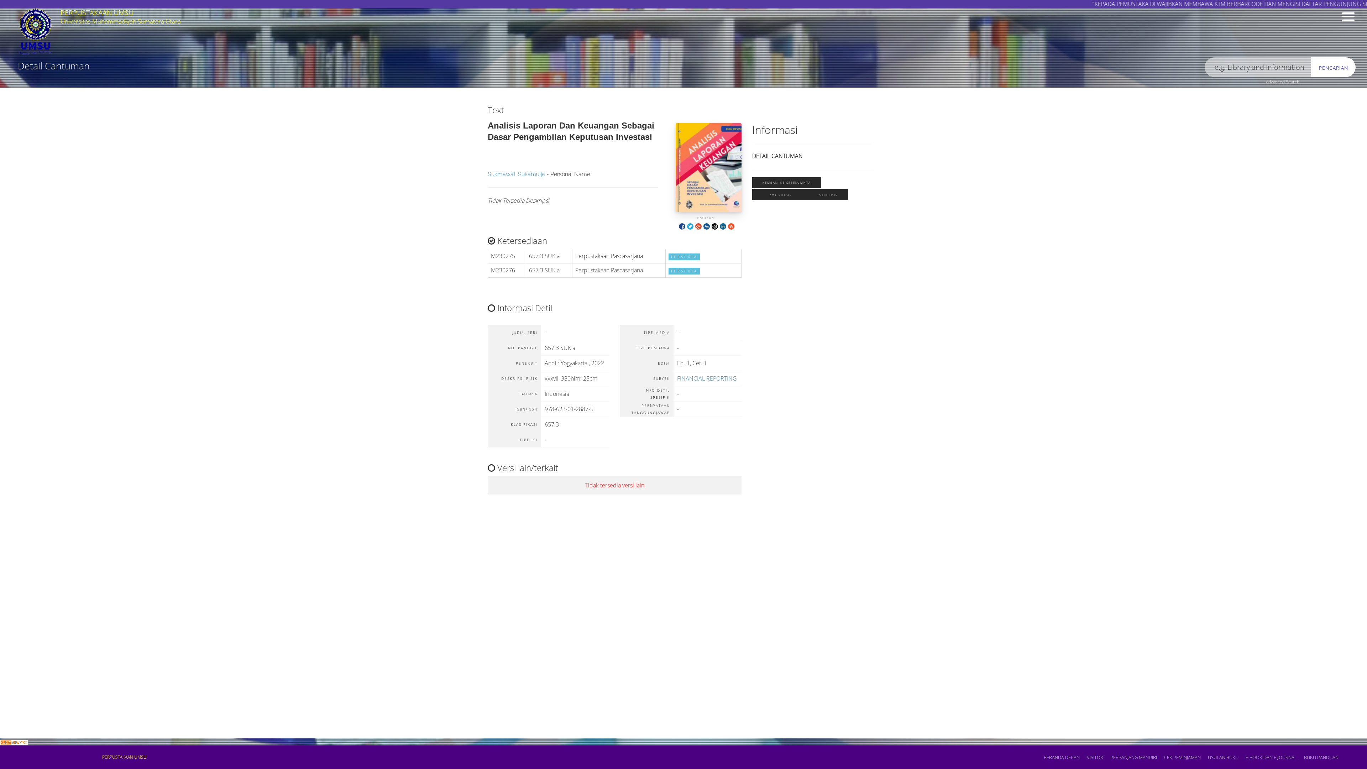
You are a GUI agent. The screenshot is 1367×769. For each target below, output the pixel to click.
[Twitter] (690, 226)
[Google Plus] (698, 226)
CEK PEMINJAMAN (1182, 757)
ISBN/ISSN (126, 84)
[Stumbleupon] (731, 226)
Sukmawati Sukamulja (516, 174)
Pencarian (1333, 67)
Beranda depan (1062, 757)
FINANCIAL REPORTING (707, 378)
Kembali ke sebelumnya (787, 182)
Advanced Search (1282, 82)
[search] (1258, 67)
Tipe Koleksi (470, 84)
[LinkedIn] (723, 226)
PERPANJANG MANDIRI (1133, 757)
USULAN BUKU (1223, 757)
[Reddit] (715, 226)
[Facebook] (682, 226)
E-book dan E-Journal (1271, 757)
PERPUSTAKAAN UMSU (124, 757)
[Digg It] (706, 226)
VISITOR (1095, 757)
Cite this (828, 195)
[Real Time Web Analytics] (14, 742)
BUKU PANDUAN (1321, 757)
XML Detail (781, 195)
